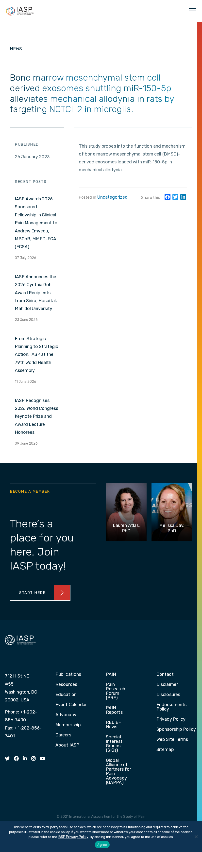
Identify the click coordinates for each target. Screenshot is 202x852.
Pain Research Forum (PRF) (115, 691)
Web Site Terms (172, 739)
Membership (68, 725)
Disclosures (168, 694)
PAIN (111, 674)
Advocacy (65, 715)
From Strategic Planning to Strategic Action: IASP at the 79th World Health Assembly (36, 354)
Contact (165, 674)
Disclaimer (167, 684)
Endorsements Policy (171, 707)
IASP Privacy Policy (73, 837)
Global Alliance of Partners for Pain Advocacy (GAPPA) (118, 771)
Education (66, 694)
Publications (68, 674)
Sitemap (165, 749)
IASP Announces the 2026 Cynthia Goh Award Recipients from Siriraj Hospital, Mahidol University (36, 293)
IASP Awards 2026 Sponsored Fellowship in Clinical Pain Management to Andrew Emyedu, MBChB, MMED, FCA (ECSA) (36, 222)
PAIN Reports (114, 710)
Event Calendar (71, 704)
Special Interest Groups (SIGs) (114, 744)
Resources (66, 684)
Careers (63, 735)
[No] (195, 836)
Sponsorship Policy (176, 729)
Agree (102, 845)
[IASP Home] (20, 11)
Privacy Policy (170, 719)
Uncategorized (112, 197)
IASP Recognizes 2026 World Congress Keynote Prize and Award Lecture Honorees (36, 416)
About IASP (67, 745)
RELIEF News (113, 725)
